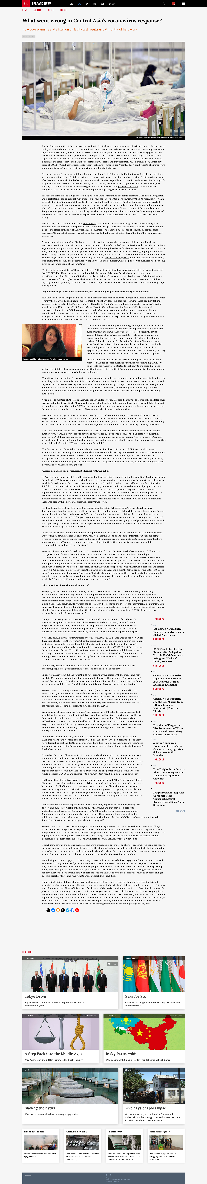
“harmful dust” (126, 164)
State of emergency (160, 1131)
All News (180, 811)
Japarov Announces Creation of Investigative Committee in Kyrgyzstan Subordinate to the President (168, 749)
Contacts (28, 1175)
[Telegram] (67, 910)
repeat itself (89, 214)
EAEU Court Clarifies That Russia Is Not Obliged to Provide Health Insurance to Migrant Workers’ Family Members (168, 655)
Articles (37, 10)
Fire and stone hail (34, 1131)
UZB (102, 3)
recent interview (154, 270)
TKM (94, 3)
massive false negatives (117, 257)
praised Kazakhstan (128, 186)
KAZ (71, 3)
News (24, 10)
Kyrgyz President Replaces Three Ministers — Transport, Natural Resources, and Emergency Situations (168, 799)
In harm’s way (115, 1131)
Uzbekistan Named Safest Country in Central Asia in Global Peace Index (168, 631)
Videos (51, 10)
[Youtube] (77, 910)
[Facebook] (72, 910)
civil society (89, 223)
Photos (63, 10)
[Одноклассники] (58, 910)
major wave (159, 164)
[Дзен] (63, 910)
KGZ (79, 3)
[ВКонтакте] (53, 910)
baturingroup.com (120, 1179)
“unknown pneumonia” (152, 211)
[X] (48, 910)
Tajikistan (115, 174)
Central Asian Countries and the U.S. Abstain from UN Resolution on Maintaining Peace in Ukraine (168, 705)
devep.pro (116, 1181)
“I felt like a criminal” (77, 1131)
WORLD (112, 3)
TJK (86, 3)
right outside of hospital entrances (100, 208)
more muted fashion (116, 214)
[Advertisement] (104, 933)
